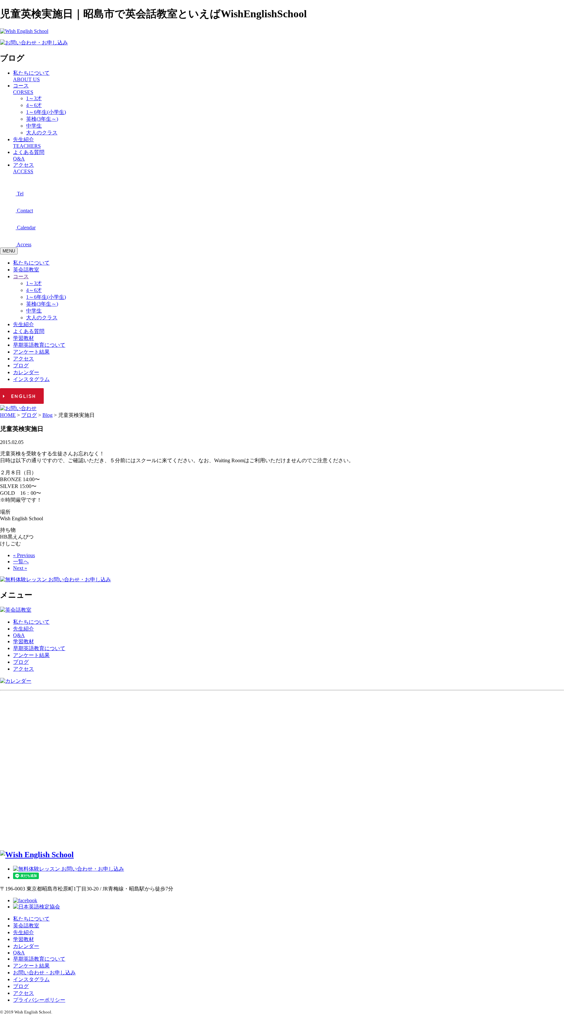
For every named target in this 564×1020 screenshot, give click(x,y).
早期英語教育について (39, 345)
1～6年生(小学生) (46, 112)
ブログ (21, 365)
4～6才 (34, 105)
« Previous (24, 555)
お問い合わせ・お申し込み (44, 972)
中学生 (34, 126)
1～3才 (34, 98)
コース (21, 276)
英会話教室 (26, 269)
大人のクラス (41, 132)
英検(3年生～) (42, 119)
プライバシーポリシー (39, 1000)
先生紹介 (23, 324)
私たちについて (31, 263)
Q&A (19, 635)
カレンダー (26, 372)
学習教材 (23, 338)
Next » (20, 568)
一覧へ (21, 561)
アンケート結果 (31, 352)
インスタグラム (31, 379)
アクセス (23, 358)
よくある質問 (28, 331)
